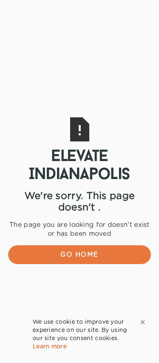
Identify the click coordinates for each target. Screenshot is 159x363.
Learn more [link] (49, 347)
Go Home (79, 254)
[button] (142, 322)
